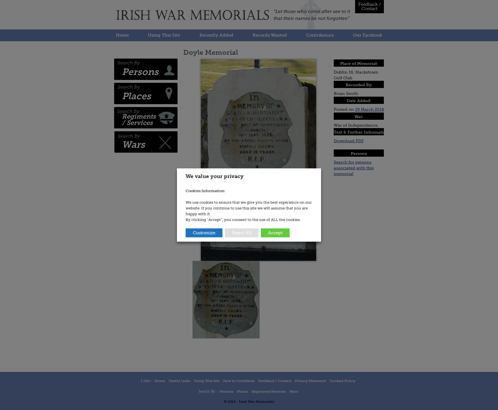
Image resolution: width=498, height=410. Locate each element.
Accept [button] (275, 232)
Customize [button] (204, 232)
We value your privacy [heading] (215, 176)
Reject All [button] (241, 232)
